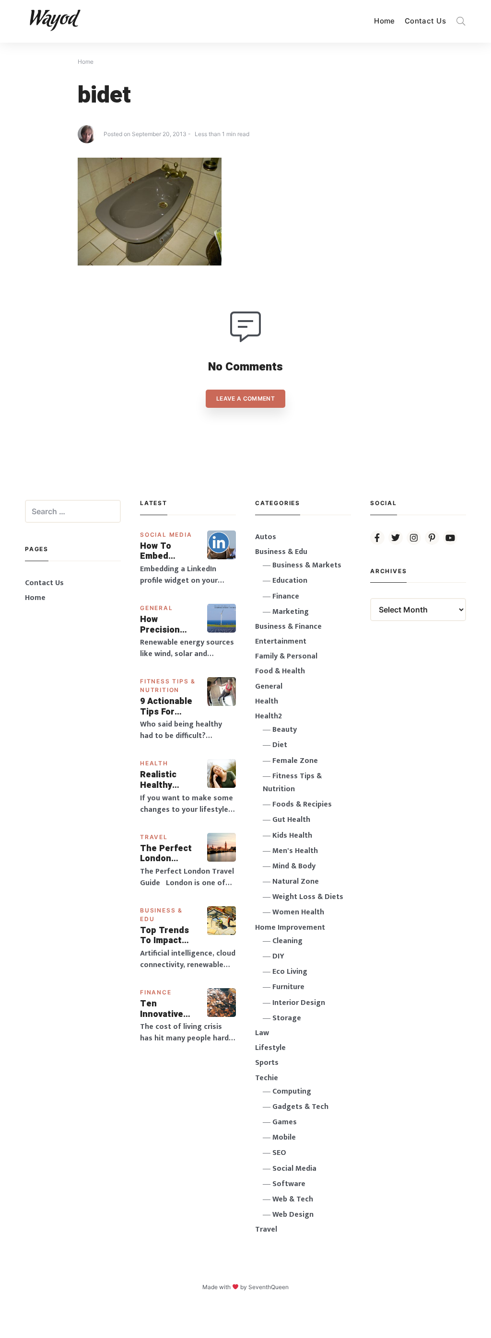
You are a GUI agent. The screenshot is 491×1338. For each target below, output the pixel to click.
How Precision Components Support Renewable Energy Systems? (167, 624)
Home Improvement (290, 927)
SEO (279, 1152)
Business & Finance (288, 626)
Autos (265, 537)
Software (288, 1183)
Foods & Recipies (302, 804)
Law (262, 1033)
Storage (286, 1018)
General (156, 607)
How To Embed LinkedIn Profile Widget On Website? (162, 551)
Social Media (166, 534)
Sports (267, 1062)
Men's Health (295, 850)
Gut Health (291, 819)
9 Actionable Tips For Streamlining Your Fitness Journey (167, 706)
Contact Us (425, 20)
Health (154, 763)
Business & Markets (306, 565)
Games (284, 1122)
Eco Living (289, 971)
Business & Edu (281, 551)
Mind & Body (294, 866)
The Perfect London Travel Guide (166, 853)
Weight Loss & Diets (307, 896)
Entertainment (280, 641)
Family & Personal (286, 656)
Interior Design (298, 1002)
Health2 (268, 716)
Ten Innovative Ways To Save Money (169, 1009)
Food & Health (280, 671)
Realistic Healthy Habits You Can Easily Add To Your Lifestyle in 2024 (165, 780)
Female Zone (295, 760)
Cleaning (287, 940)
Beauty (284, 729)
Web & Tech (292, 1199)
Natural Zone (295, 881)
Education (289, 580)
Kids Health (292, 835)
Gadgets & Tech (300, 1106)
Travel (154, 837)
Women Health (298, 912)
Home (384, 20)
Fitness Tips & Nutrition (292, 783)
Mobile (284, 1137)
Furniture (288, 986)
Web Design (293, 1214)
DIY (278, 956)
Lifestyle (270, 1047)
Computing (291, 1091)
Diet (279, 744)
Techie (266, 1078)
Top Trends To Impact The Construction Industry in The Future (168, 935)
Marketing (290, 611)
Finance (156, 992)
